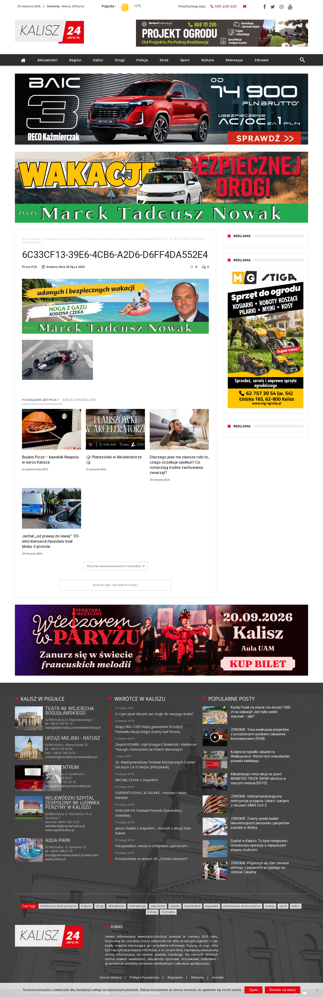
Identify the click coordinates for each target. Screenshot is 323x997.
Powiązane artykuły (40, 400)
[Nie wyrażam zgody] (317, 990)
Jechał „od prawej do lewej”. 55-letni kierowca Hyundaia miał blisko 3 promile (51, 541)
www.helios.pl (77, 786)
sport (283, 906)
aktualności (116, 906)
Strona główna (31, 238)
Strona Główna (110, 977)
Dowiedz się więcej (283, 990)
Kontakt (217, 977)
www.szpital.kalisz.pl (59, 830)
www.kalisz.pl (87, 757)
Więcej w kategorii (79, 400)
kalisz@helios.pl (56, 786)
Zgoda (253, 990)
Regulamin (175, 977)
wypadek (211, 906)
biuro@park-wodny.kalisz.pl (64, 855)
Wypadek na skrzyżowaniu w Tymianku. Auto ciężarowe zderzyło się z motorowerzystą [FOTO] (105, 238)
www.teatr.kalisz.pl (87, 727)
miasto (175, 906)
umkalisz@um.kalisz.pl (61, 757)
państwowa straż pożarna (242, 906)
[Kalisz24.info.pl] (49, 19)
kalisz (296, 906)
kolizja (152, 912)
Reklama (197, 977)
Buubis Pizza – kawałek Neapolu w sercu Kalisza (50, 460)
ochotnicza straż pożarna (58, 906)
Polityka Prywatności (144, 977)
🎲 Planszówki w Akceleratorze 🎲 (114, 460)
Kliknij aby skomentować (115, 585)
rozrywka (168, 912)
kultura (86, 906)
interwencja (137, 906)
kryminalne (192, 906)
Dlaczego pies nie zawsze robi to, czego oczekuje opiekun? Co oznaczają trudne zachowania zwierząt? (179, 465)
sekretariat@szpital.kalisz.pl (65, 826)
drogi (99, 906)
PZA (34, 267)
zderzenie (158, 906)
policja (270, 906)
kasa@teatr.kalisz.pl (59, 727)
